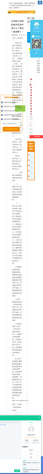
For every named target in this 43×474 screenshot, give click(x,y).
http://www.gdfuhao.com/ (20, 400)
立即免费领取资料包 (11, 129)
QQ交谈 (37, 36)
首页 (10, 3)
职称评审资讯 (18, 3)
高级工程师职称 (29, 3)
